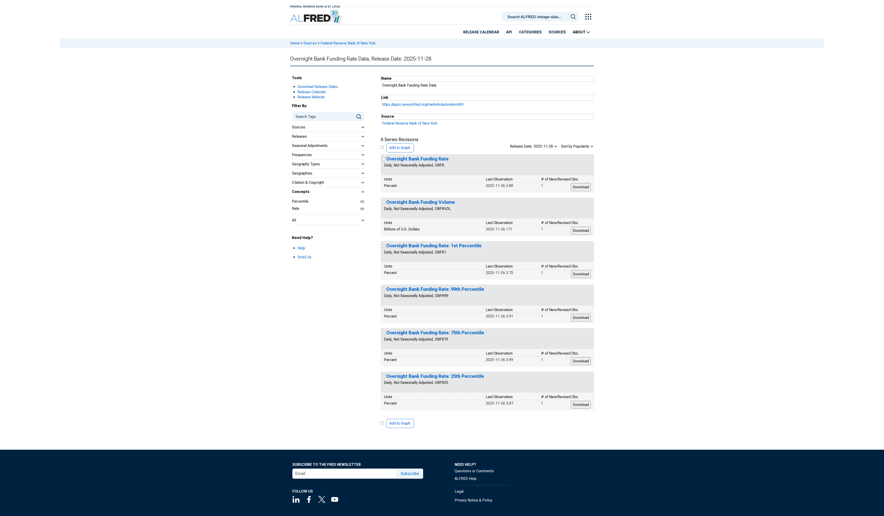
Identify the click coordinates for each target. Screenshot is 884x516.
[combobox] (541, 16)
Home (295, 43)
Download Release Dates (317, 87)
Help (301, 248)
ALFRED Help (466, 478)
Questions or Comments (474, 471)
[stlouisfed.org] (315, 6)
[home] (316, 16)
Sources (557, 32)
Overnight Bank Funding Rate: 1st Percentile (434, 245)
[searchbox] (541, 17)
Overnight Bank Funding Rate (417, 159)
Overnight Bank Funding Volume (420, 202)
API (509, 32)
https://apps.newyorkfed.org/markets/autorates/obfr (423, 104)
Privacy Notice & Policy (473, 500)
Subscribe (410, 473)
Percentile (300, 201)
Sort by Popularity (575, 146)
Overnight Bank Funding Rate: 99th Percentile (435, 289)
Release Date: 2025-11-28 (531, 146)
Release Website (311, 97)
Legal (459, 491)
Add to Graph (399, 148)
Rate (295, 208)
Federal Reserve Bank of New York (348, 43)
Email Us (304, 257)
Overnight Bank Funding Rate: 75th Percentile (435, 332)
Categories (530, 32)
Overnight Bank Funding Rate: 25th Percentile (435, 376)
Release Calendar (481, 32)
